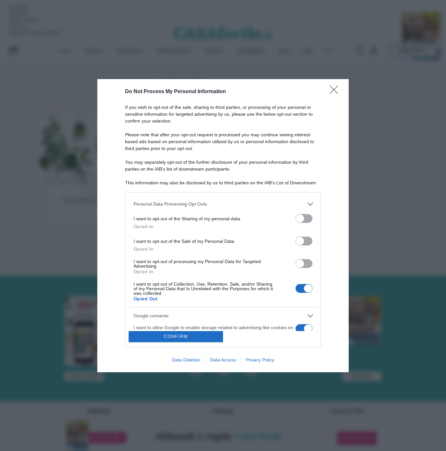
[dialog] (223, 225)
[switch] (303, 218)
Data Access (223, 359)
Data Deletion (186, 359)
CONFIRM (176, 336)
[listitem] (223, 204)
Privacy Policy (260, 359)
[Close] (336, 92)
